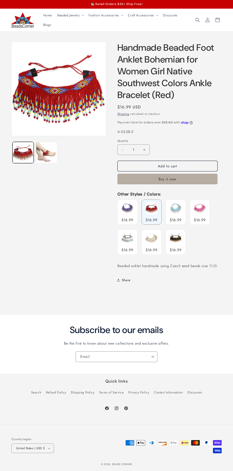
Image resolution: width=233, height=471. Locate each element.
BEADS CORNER (122, 464)
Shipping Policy (82, 392)
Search (36, 392)
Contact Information (168, 392)
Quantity (122, 141)
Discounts (194, 392)
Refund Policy (56, 392)
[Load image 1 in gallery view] (23, 152)
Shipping (123, 114)
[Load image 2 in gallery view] (46, 152)
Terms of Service (111, 392)
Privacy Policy (138, 392)
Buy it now (167, 179)
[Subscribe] (152, 356)
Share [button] (126, 280)
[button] (70, 15)
